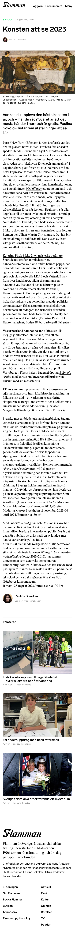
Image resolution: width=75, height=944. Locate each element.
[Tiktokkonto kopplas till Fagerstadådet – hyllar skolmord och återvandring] (37, 652)
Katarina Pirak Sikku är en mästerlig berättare (32, 256)
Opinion (46, 906)
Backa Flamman (13, 899)
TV (43, 918)
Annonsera (10, 912)
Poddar (46, 924)
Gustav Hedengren (22, 744)
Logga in (37, 6)
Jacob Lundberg (23, 685)
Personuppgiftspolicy (16, 918)
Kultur (8, 20)
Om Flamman (11, 893)
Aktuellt (7, 685)
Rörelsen (46, 912)
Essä (44, 893)
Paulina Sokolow (21, 803)
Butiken (8, 906)
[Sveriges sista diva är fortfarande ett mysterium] (37, 774)
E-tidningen (10, 887)
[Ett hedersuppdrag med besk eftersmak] (37, 715)
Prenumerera (54, 6)
